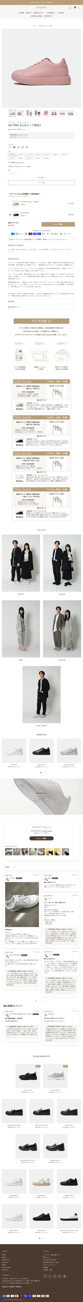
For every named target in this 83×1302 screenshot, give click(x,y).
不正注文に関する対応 (49, 1260)
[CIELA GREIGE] (55, 1076)
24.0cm (38, 154)
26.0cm (12, 158)
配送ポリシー (47, 1257)
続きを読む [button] (49, 923)
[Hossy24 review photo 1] (22, 904)
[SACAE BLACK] (41, 1216)
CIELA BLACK (25, 213)
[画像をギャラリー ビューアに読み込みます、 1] (12, 113)
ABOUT (4, 1257)
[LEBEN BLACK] (69, 1181)
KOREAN (18, 1286)
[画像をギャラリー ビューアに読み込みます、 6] (54, 113)
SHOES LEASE (6, 1267)
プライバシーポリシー (49, 1265)
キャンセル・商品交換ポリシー (52, 1255)
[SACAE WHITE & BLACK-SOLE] (69, 1216)
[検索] (79, 8)
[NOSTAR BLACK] (55, 1146)
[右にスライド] (76, 113)
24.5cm (47, 154)
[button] (12, 129)
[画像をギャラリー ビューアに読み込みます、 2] (20, 113)
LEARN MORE (41, 799)
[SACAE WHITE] (14, 1216)
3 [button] (42, 1001)
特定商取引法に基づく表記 (51, 1262)
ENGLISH (4, 1286)
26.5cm (21, 158)
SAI (34, 26)
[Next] (61, 2)
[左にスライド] (6, 113)
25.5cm (64, 154)
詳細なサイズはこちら (17, 162)
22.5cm (12, 154)
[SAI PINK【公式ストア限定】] (26, 147)
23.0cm (21, 154)
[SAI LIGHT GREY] (18, 147)
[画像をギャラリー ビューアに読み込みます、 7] (62, 113)
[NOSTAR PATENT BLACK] (28, 1146)
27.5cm (38, 158)
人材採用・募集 (47, 1270)
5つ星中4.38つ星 (47, 831)
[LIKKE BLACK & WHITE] (14, 1111)
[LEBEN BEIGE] (41, 1181)
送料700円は (13, 137)
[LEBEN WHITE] (14, 1181)
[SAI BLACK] (14, 147)
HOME (4, 1255)
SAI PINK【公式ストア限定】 (30, 202)
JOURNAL (51, 13)
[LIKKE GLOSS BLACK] (41, 1111)
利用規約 (45, 1267)
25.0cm (55, 154)
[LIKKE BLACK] (69, 1111)
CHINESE (12, 1286)
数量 (9, 170)
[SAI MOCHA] (22, 147)
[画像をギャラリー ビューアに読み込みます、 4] (37, 113)
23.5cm (29, 154)
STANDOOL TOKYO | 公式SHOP (18, 122)
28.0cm (46, 158)
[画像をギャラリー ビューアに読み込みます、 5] (45, 113)
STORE (4, 1265)
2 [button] (39, 1001)
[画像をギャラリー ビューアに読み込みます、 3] (29, 113)
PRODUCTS (38, 13)
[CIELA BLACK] (28, 1076)
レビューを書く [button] (41, 838)
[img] (9, 875)
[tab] (40, 772)
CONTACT (5, 1270)
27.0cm (29, 158)
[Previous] (21, 2)
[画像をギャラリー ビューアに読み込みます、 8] (70, 113)
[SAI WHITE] (10, 147)
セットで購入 (58, 224)
